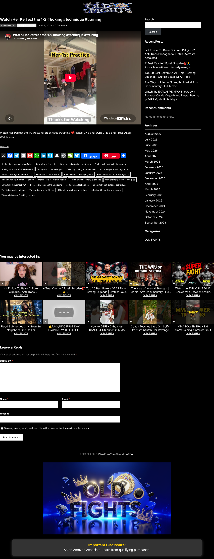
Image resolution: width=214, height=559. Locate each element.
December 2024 (155, 206)
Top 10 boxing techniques (13, 190)
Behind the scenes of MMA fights (17, 164)
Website (4, 413)
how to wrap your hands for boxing (18, 179)
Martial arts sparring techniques (120, 179)
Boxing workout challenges (50, 169)
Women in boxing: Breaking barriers (18, 195)
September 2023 (155, 222)
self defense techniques (77, 185)
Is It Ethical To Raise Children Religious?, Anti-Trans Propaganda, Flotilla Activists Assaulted (170, 53)
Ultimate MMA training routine (72, 190)
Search (149, 19)
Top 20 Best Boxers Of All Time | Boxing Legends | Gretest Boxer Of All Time (107, 292)
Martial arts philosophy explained (85, 179)
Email (66, 399)
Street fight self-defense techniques (109, 185)
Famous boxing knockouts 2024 (17, 174)
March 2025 (152, 189)
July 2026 (151, 139)
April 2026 (151, 156)
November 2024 (155, 211)
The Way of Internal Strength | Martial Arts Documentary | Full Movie (150, 292)
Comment (6, 360)
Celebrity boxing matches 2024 (81, 169)
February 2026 (154, 167)
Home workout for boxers (48, 174)
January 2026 (153, 172)
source (4, 146)
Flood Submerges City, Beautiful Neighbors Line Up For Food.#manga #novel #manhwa (21, 330)
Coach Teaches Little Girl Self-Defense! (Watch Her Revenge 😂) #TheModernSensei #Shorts (150, 330)
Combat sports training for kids (114, 169)
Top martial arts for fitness (41, 190)
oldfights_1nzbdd (26, 25)
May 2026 (151, 150)
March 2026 (152, 161)
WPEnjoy (130, 454)
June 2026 (151, 145)
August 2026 (153, 133)
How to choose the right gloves (78, 174)
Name (4, 399)
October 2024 (154, 217)
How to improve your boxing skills (113, 174)
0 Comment (61, 25)
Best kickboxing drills (46, 164)
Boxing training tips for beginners (110, 164)
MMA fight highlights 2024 (14, 185)
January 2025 (153, 200)
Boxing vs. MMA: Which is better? (17, 169)
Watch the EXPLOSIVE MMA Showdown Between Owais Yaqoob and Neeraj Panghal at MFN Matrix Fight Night (172, 95)
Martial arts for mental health (52, 179)
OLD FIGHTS (7, 25)
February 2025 (154, 195)
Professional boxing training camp (46, 185)
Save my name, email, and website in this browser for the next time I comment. (47, 428)
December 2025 (155, 178)
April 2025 (151, 183)
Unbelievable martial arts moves (106, 190)
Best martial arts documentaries (75, 164)
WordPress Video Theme (111, 454)
